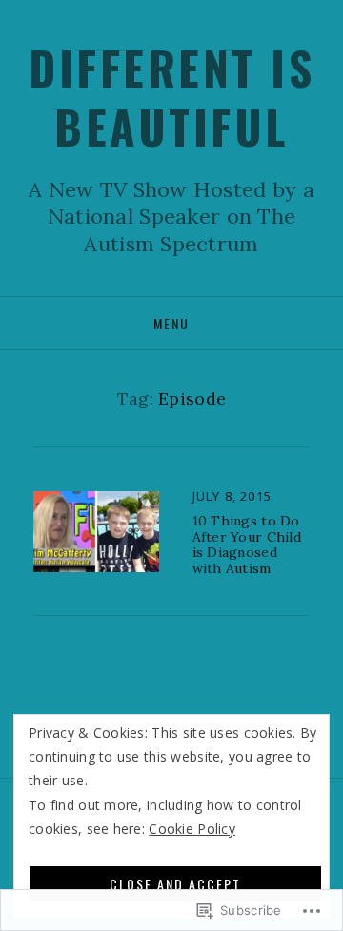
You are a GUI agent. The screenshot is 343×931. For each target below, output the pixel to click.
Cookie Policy (192, 829)
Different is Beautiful (171, 96)
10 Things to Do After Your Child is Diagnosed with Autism (246, 544)
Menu (171, 323)
